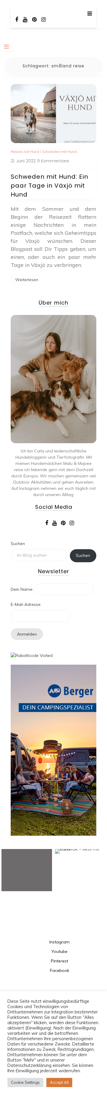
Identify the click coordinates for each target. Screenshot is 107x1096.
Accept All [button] (59, 1082)
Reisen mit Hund (25, 151)
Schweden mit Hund (59, 151)
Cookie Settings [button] (25, 1082)
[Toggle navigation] (6, 46)
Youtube (59, 951)
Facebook (59, 970)
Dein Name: (22, 589)
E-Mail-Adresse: (26, 604)
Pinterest (59, 961)
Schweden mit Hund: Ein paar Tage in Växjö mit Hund (49, 185)
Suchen (18, 543)
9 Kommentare (53, 161)
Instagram (59, 942)
